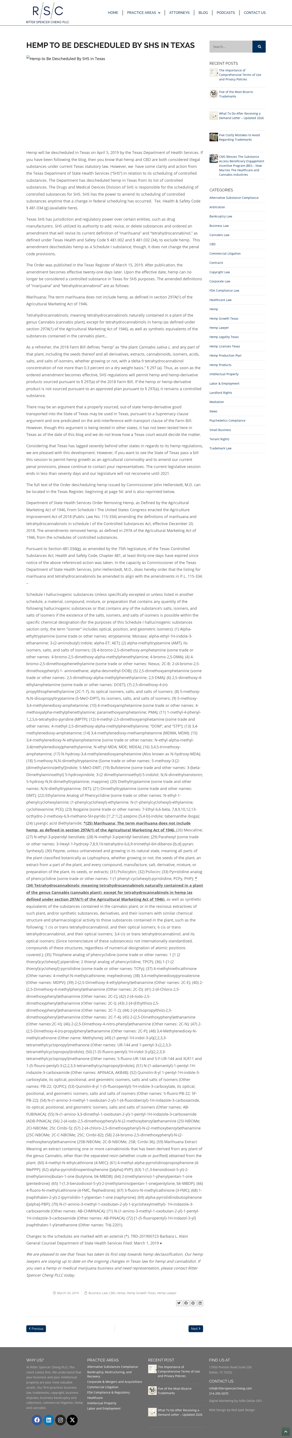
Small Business (220, 430)
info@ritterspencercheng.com (230, 1388)
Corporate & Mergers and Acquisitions (114, 1382)
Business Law (98, 1293)
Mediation (216, 402)
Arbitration (217, 207)
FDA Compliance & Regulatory (108, 1392)
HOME (113, 13)
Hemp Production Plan (225, 355)
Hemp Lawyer (167, 1293)
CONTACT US (255, 13)
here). (73, 207)
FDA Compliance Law (224, 290)
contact (180, 1268)
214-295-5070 (218, 1393)
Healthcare (95, 1398)
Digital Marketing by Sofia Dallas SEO (235, 1401)
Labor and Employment (104, 1408)
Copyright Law (219, 272)
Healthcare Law (220, 300)
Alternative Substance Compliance (234, 198)
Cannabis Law (219, 235)
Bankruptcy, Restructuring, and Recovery (109, 1374)
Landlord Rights (220, 393)
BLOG (203, 13)
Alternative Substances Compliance (112, 1367)
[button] (179, 1303)
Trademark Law (220, 448)
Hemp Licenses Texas (224, 346)
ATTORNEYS (179, 13)
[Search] (259, 47)
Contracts (216, 263)
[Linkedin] (48, 1420)
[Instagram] (60, 1420)
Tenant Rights (219, 439)
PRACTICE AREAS (141, 13)
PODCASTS (226, 13)
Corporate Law (219, 281)
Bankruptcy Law (220, 216)
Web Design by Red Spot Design (232, 1410)
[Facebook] (37, 1420)
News (213, 411)
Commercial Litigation (225, 253)
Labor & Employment (224, 383)
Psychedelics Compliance (227, 420)
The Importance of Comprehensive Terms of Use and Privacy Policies (240, 74)
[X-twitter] (72, 1420)
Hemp (121, 1293)
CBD (112, 1293)
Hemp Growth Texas (141, 1293)
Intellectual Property (224, 374)
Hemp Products (220, 365)
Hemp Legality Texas (224, 337)
